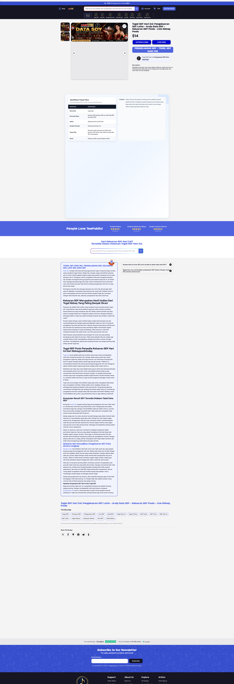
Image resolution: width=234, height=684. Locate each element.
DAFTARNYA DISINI (142, 42)
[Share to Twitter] (63, 534)
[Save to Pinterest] (78, 534)
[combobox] (109, 9)
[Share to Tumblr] (88, 534)
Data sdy (66, 271)
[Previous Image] (74, 53)
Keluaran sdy (67, 449)
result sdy (73, 404)
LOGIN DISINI (161, 42)
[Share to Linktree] (73, 534)
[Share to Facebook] (68, 534)
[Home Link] (71, 9)
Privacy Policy (113, 665)
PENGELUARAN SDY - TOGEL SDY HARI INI (153, 50)
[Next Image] (124, 53)
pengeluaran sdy (68, 490)
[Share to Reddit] (83, 534)
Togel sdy (66, 355)
